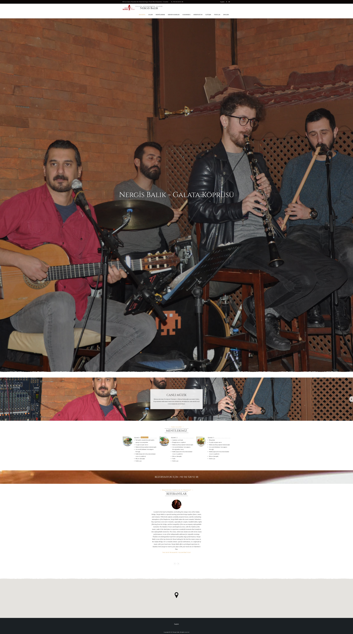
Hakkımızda (186, 14)
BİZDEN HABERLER (173, 14)
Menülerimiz (160, 14)
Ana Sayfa (142, 14)
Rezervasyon (198, 14)
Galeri (150, 14)
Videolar (217, 14)
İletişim (208, 14)
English (222, 1)
